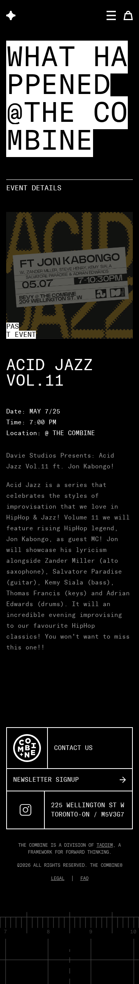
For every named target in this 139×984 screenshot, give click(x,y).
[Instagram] (25, 810)
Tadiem (105, 845)
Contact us (73, 748)
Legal (57, 878)
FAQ (84, 878)
